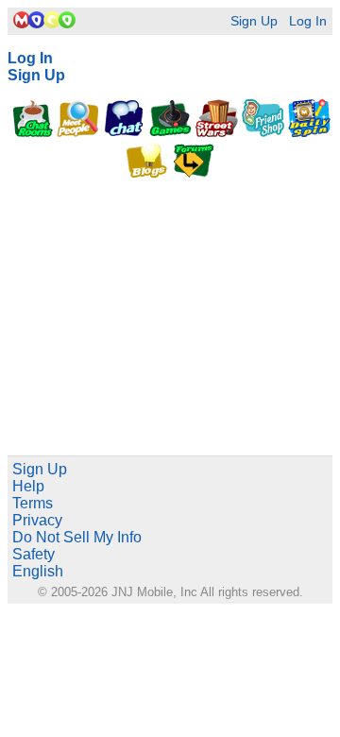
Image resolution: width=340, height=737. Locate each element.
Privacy (37, 520)
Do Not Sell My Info (77, 537)
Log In (308, 21)
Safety (33, 554)
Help (28, 486)
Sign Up (254, 21)
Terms (32, 503)
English (37, 571)
